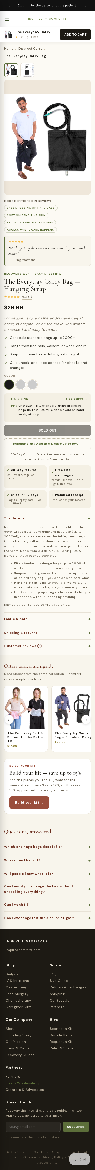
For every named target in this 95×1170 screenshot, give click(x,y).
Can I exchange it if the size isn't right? (39, 918)
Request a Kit (61, 1042)
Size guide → (76, 399)
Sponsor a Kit (61, 1029)
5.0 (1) (23, 37)
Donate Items (61, 1035)
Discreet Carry (30, 49)
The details (14, 518)
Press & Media (18, 1048)
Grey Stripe (32, 385)
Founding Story (18, 1035)
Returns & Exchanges (68, 987)
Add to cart (75, 34)
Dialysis (12, 974)
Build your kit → (29, 802)
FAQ (53, 974)
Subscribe (76, 1127)
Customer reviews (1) (23, 646)
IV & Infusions (17, 981)
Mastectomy (16, 987)
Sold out (47, 430)
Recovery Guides (20, 1055)
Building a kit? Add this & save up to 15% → (47, 444)
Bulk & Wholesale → (23, 1083)
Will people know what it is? (28, 874)
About (11, 1029)
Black (9, 385)
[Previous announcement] (9, 5)
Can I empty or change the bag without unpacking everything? (38, 889)
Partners (57, 1007)
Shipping (57, 994)
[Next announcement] (85, 5)
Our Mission (16, 1042)
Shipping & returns (20, 633)
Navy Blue (21, 385)
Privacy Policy (52, 1157)
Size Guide (59, 981)
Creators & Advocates (25, 1090)
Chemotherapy (18, 1000)
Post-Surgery (17, 994)
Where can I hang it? (22, 860)
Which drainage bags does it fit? (33, 847)
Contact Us (59, 1000)
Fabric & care (16, 619)
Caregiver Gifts (19, 1007)
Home (8, 49)
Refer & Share (62, 1048)
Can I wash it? (16, 905)
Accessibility (47, 1163)
